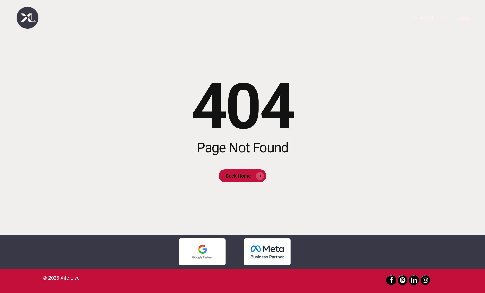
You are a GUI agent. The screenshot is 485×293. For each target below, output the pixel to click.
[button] (465, 17)
